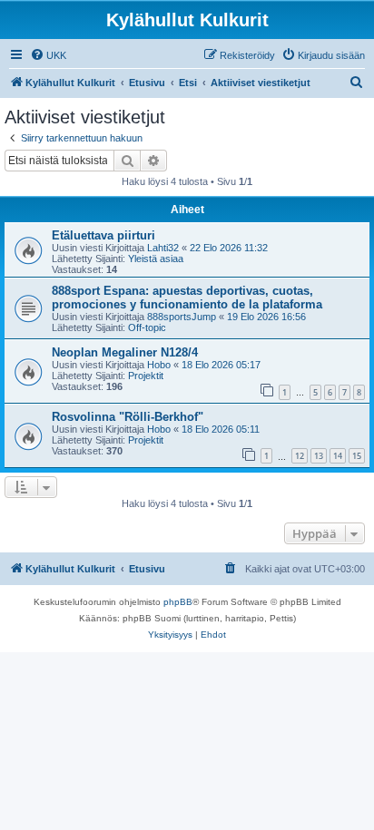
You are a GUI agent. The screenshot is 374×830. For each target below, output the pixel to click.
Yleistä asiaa (155, 258)
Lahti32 (163, 247)
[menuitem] (48, 55)
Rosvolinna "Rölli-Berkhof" (127, 417)
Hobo (159, 364)
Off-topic (147, 327)
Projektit (145, 375)
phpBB (177, 602)
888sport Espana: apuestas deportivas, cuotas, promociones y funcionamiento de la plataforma (187, 297)
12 (299, 456)
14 (337, 456)
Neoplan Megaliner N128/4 (125, 352)
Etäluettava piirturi (103, 235)
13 (318, 456)
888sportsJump (181, 316)
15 (356, 456)
